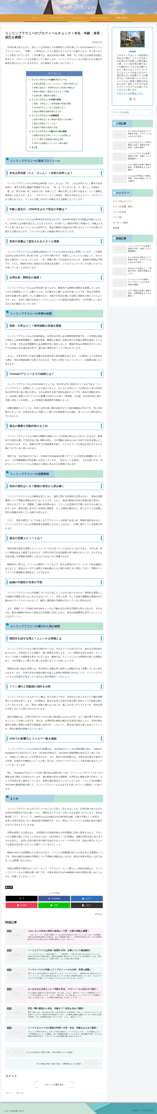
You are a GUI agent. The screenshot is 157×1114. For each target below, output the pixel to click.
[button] (87, 905)
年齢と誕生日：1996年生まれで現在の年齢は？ (55, 87)
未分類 (10, 887)
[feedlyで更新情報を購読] (130, 99)
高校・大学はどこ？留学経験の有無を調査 (52, 103)
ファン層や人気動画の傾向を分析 (48, 139)
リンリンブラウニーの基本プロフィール (49, 79)
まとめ (34, 147)
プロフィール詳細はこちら (130, 93)
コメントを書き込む (54, 1084)
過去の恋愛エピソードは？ (45, 123)
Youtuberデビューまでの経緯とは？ (49, 107)
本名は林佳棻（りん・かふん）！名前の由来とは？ (56, 84)
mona (132, 51)
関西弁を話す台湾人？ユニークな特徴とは (52, 135)
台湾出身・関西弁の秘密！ (45, 95)
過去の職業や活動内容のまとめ (47, 111)
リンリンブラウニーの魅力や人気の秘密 (49, 131)
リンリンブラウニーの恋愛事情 (45, 115)
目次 (50, 73)
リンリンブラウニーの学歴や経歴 (46, 99)
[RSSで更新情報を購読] (134, 99)
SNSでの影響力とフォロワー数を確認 (50, 143)
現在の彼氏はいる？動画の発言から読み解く (53, 119)
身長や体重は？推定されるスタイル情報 (51, 91)
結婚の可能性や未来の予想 (45, 127)
